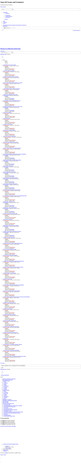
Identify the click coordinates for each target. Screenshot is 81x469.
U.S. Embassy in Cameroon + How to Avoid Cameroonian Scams (15, 195)
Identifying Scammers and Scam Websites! (11, 76)
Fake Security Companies (8, 219)
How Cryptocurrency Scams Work (10, 171)
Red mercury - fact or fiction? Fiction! (10, 207)
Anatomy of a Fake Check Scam (9, 237)
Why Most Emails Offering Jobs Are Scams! (11, 326)
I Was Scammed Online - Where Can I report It (12, 88)
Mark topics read (3, 54)
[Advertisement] (36, 39)
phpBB (6, 452)
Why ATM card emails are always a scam (11, 142)
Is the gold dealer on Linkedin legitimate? (11, 177)
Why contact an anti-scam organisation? (10, 183)
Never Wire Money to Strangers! (9, 70)
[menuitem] (7, 13)
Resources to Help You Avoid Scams (10, 48)
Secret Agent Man (8, 137)
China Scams (6, 338)
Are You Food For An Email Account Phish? (11, 350)
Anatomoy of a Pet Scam (8, 308)
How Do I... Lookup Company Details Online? (12, 290)
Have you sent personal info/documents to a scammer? (13, 82)
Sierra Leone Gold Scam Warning (9, 130)
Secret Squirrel (6, 65)
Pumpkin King (6, 101)
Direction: (18, 365)
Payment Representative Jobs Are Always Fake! (12, 189)
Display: (2, 365)
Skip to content (3, 6)
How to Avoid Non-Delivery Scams (10, 249)
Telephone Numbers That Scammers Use (11, 332)
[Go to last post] (15, 74)
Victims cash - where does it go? (9, 201)
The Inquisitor (6, 95)
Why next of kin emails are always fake (10, 213)
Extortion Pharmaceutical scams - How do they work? (13, 106)
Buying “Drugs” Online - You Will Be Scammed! (12, 148)
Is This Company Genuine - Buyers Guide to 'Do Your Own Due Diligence (17, 296)
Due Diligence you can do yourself (10, 64)
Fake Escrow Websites (7, 112)
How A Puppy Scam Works (8, 165)
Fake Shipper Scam (7, 118)
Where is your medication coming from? (11, 94)
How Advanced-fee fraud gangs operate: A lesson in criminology (15, 154)
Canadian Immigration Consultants (10, 314)
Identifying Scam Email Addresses (9, 302)
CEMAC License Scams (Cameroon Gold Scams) (12, 231)
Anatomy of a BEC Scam (8, 124)
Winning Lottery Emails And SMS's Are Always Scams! (13, 267)
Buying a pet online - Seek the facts (10, 320)
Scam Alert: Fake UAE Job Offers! (10, 136)
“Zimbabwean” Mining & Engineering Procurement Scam (14, 261)
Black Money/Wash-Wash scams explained (11, 225)
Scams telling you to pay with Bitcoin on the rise (12, 100)
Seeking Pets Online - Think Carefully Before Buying (13, 243)
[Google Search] (4, 28)
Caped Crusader (6, 71)
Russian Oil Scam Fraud (8, 278)
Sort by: (10, 365)
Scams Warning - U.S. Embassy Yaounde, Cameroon (13, 344)
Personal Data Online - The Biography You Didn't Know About (15, 356)
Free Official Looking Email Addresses (10, 255)
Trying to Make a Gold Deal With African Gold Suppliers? (14, 284)
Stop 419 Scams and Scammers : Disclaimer (8, 426)
